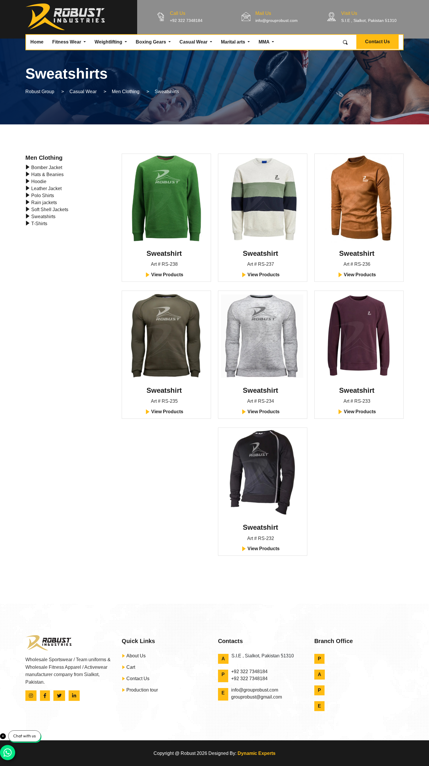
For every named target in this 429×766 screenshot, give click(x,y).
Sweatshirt (164, 253)
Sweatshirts (42, 216)
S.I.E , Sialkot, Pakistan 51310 (369, 20)
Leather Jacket (46, 188)
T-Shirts (38, 223)
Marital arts (233, 41)
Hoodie (38, 181)
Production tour (141, 689)
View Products (166, 274)
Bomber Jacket (46, 167)
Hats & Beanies (47, 174)
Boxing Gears (151, 41)
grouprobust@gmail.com (256, 696)
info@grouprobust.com (276, 20)
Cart (130, 667)
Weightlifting (109, 41)
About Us (135, 655)
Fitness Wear (67, 41)
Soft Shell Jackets (49, 209)
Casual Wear (194, 41)
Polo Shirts (42, 195)
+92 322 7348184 (186, 20)
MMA (265, 41)
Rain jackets (43, 202)
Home (36, 41)
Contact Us (377, 41)
